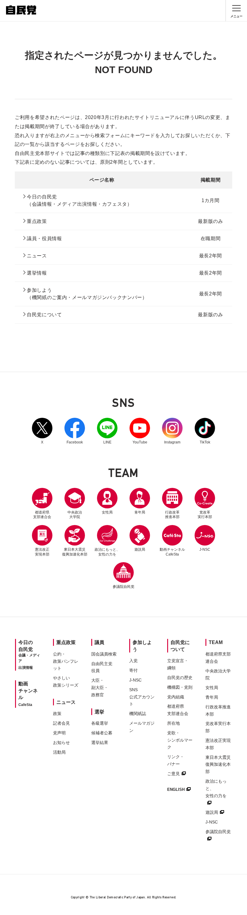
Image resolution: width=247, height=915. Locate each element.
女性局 (107, 512)
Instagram (172, 431)
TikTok (204, 431)
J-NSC (204, 549)
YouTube (139, 431)
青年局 (139, 512)
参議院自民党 (123, 575)
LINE (107, 431)
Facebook (74, 431)
